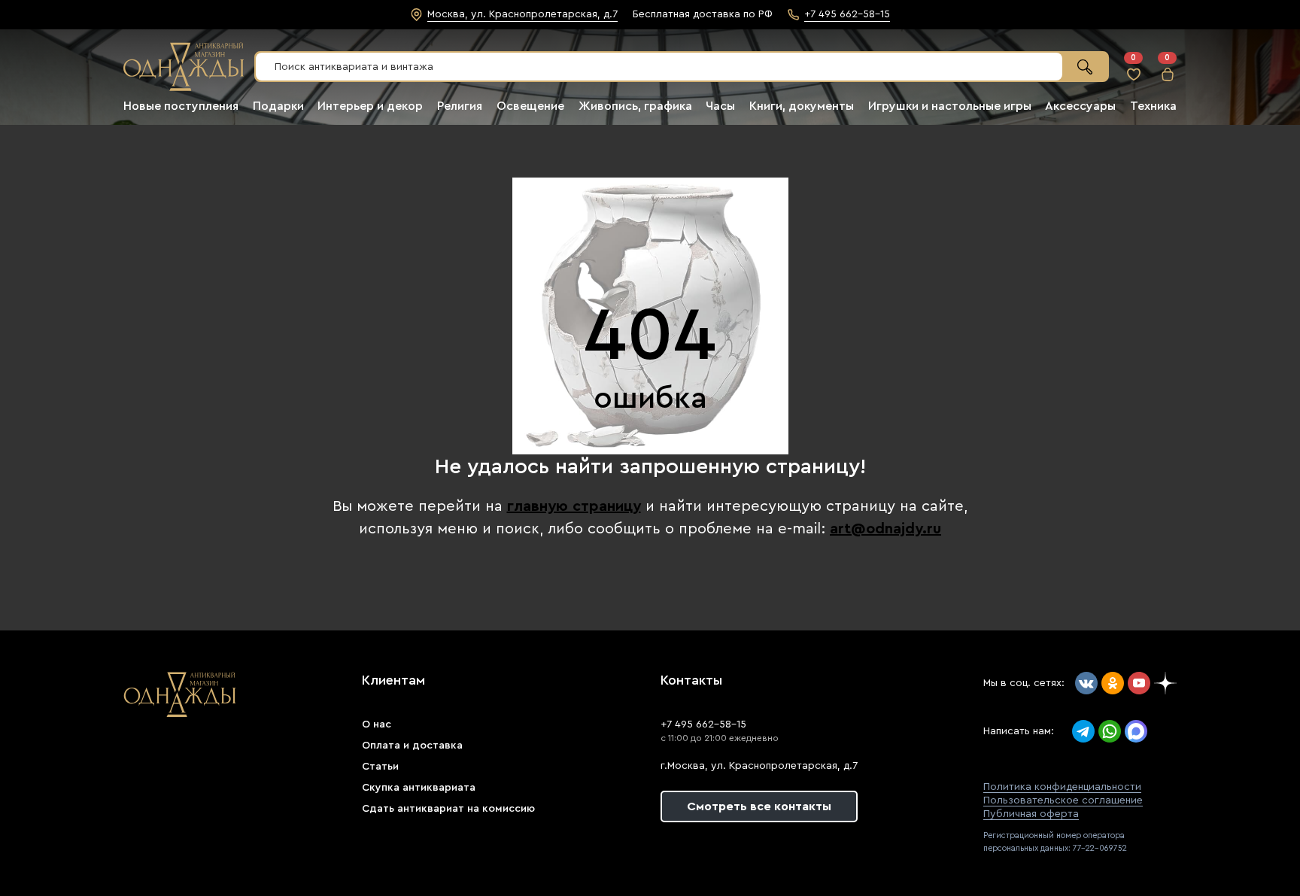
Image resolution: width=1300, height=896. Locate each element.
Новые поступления (180, 106)
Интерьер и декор (370, 106)
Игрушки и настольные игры (949, 106)
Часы (720, 106)
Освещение (530, 106)
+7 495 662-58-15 (703, 724)
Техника (1153, 106)
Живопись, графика (635, 106)
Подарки (278, 106)
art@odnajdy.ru (885, 528)
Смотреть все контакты (759, 806)
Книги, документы (801, 106)
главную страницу (574, 506)
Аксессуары (1080, 106)
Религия (459, 106)
